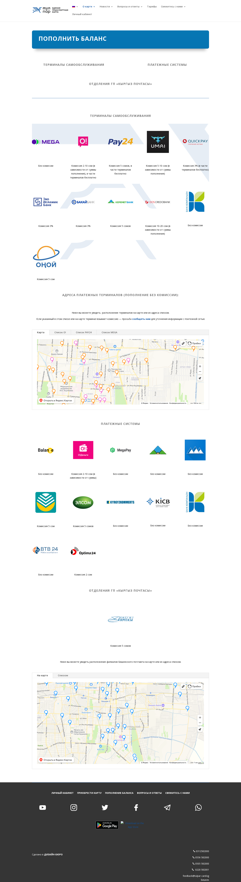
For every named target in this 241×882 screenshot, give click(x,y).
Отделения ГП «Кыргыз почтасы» (120, 84)
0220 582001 (202, 869)
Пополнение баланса (119, 793)
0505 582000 (202, 863)
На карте (42, 675)
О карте (87, 6)
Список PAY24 (84, 332)
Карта (40, 332)
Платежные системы (167, 65)
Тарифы (152, 6)
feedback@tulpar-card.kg (196, 875)
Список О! (60, 332)
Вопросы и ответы (128, 6)
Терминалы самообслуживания (73, 65)
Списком (63, 675)
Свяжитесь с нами (172, 6)
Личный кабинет (82, 14)
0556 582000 (202, 857)
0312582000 (202, 851)
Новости (105, 6)
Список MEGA (109, 332)
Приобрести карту (89, 793)
